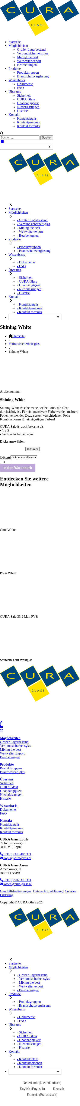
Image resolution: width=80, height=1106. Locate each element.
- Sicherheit (24, 277)
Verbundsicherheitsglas (32, 53)
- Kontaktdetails (27, 304)
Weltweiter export (29, 61)
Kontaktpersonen (28, 122)
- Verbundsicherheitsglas (33, 224)
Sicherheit (24, 95)
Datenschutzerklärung (48, 891)
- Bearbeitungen (28, 235)
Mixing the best (27, 57)
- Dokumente (26, 262)
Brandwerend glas (12, 772)
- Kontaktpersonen (29, 308)
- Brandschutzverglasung (34, 251)
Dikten (5, 457)
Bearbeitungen (27, 65)
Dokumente (25, 84)
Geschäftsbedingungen (15, 891)
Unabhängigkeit (28, 103)
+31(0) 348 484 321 (17, 854)
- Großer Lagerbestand (32, 220)
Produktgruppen (28, 72)
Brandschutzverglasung (33, 76)
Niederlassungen (28, 107)
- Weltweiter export (30, 231)
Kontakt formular (28, 126)
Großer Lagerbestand (31, 49)
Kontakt (14, 114)
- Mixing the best (28, 228)
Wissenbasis (17, 80)
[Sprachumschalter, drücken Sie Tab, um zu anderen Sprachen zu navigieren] (26, 147)
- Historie (23, 293)
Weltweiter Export (12, 753)
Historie (22, 111)
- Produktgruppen (29, 247)
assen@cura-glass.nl (17, 884)
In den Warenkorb (17, 468)
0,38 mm (32, 449)
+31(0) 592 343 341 (17, 880)
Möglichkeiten (18, 45)
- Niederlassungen (29, 289)
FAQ (20, 88)
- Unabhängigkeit (29, 285)
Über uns (15, 91)
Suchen (46, 137)
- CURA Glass (27, 281)
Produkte (15, 68)
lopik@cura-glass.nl (17, 858)
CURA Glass (26, 99)
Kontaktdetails (26, 118)
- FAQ (21, 266)
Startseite (15, 42)
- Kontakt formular (29, 312)
